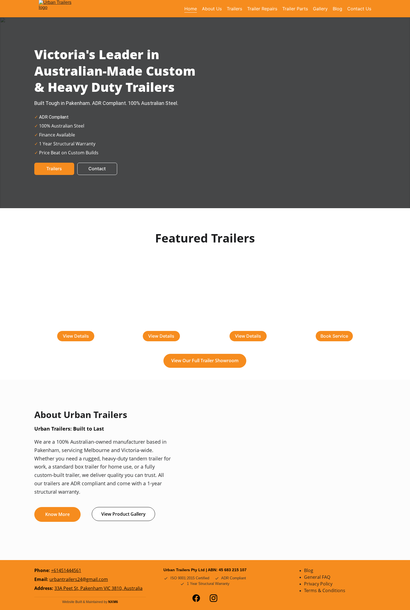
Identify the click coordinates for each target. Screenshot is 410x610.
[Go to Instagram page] (213, 598)
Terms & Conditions (324, 590)
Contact (97, 168)
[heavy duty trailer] (248, 297)
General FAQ (317, 577)
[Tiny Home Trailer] (161, 296)
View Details (76, 336)
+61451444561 (66, 570)
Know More (57, 514)
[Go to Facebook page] (196, 598)
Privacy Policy (318, 584)
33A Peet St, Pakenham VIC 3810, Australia (98, 588)
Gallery (320, 8)
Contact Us (359, 8)
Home (190, 8)
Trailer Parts (295, 8)
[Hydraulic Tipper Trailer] (334, 297)
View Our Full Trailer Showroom (204, 360)
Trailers (234, 8)
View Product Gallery (123, 514)
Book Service (334, 336)
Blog (337, 8)
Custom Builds (248, 324)
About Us (212, 8)
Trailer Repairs (262, 8)
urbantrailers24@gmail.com (78, 579)
